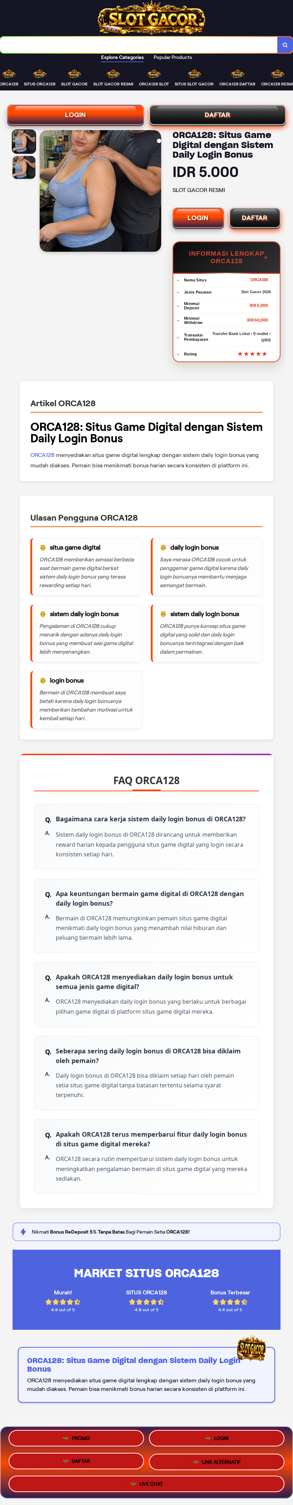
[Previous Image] (45, 192)
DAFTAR (217, 114)
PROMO (81, 1441)
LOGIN (75, 114)
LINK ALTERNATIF (221, 1460)
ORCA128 (42, 455)
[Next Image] (155, 192)
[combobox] (139, 45)
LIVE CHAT (151, 1481)
